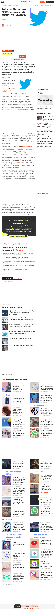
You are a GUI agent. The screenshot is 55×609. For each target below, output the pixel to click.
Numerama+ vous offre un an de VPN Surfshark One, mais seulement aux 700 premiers (46, 500)
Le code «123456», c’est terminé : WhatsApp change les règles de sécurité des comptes (46, 433)
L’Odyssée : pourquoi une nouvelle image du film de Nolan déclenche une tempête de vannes (18, 254)
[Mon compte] (41, 2)
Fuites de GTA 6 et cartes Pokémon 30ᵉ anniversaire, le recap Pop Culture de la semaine (18, 480)
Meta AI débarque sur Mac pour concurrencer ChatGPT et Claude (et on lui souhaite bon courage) (46, 564)
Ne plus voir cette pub (7, 46)
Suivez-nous (22, 56)
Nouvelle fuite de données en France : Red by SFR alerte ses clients (18, 577)
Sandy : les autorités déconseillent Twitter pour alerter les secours (20, 339)
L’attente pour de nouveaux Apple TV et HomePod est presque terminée (18, 464)
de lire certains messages (16, 162)
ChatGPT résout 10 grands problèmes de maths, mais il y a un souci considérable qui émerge (45, 132)
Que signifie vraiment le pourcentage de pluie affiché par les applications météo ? (18, 422)
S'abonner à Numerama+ (17, 236)
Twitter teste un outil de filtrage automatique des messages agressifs (21, 318)
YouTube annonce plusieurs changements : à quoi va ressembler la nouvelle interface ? (46, 543)
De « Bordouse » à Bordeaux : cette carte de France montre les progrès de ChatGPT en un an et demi (46, 477)
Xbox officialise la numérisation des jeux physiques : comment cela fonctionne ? (18, 400)
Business (11, 281)
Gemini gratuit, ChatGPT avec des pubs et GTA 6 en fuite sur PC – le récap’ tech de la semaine (46, 464)
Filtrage (4, 281)
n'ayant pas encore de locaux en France (16, 99)
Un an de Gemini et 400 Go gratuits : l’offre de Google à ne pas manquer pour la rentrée (46, 553)
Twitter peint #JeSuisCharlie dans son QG (22, 345)
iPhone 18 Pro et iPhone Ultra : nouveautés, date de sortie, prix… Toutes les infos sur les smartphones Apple (49, 119)
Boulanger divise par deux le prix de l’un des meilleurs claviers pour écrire (46, 422)
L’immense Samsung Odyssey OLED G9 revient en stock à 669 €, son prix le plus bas (46, 527)
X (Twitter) (18, 250)
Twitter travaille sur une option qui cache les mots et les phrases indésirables (22, 325)
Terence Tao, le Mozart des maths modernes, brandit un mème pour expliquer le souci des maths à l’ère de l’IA (18, 567)
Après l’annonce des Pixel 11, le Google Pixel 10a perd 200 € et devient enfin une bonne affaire (46, 398)
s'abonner (50, 1)
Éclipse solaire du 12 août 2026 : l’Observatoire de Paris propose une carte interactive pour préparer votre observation (44, 139)
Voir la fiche (44, 492)
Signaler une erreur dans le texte (10, 275)
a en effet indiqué (6, 90)
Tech (38, 5)
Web (42, 5)
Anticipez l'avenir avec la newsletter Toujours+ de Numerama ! (44, 108)
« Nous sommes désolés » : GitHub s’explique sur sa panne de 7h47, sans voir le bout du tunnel (18, 527)
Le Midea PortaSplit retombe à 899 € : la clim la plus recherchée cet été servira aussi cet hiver (45, 126)
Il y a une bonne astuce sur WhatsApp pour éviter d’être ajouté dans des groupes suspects (46, 511)
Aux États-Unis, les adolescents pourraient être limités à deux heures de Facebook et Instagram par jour (18, 387)
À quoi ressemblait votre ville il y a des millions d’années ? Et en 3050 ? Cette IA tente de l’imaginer (18, 512)
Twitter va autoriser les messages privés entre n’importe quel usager (22, 332)
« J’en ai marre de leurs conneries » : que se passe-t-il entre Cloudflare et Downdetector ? (18, 258)
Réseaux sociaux (49, 5)
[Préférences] (44, 2)
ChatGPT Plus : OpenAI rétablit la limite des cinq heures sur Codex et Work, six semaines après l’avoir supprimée (46, 411)
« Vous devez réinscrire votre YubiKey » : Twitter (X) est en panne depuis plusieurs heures (18, 266)
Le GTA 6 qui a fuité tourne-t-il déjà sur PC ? (18, 544)
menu (2, 1)
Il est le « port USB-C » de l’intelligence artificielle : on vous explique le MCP (18, 491)
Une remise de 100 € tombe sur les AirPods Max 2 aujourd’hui (18, 411)
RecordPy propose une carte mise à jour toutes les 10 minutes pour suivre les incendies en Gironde (45, 146)
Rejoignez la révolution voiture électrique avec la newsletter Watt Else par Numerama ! (22, 312)
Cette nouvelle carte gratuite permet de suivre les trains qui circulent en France (46, 387)
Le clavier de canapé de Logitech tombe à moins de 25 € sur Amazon (18, 501)
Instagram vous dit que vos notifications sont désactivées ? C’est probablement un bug (46, 575)
